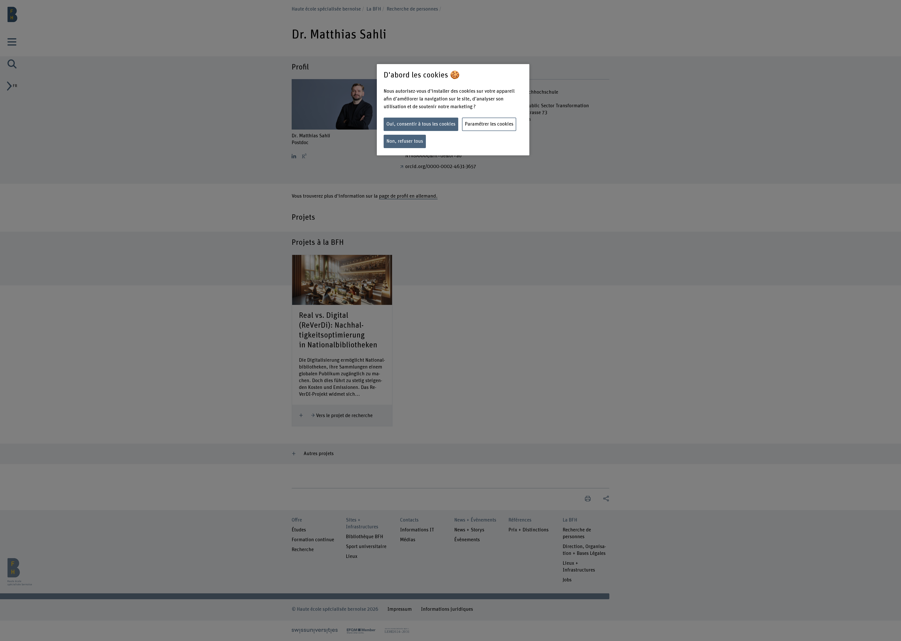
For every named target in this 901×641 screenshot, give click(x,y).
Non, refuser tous (404, 141)
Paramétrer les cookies (489, 124)
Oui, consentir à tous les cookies (420, 124)
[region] (453, 109)
